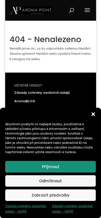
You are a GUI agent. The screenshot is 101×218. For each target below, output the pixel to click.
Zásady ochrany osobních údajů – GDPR (25, 208)
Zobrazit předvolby (51, 195)
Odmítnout (50, 181)
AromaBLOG (24, 101)
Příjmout (50, 166)
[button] (93, 114)
